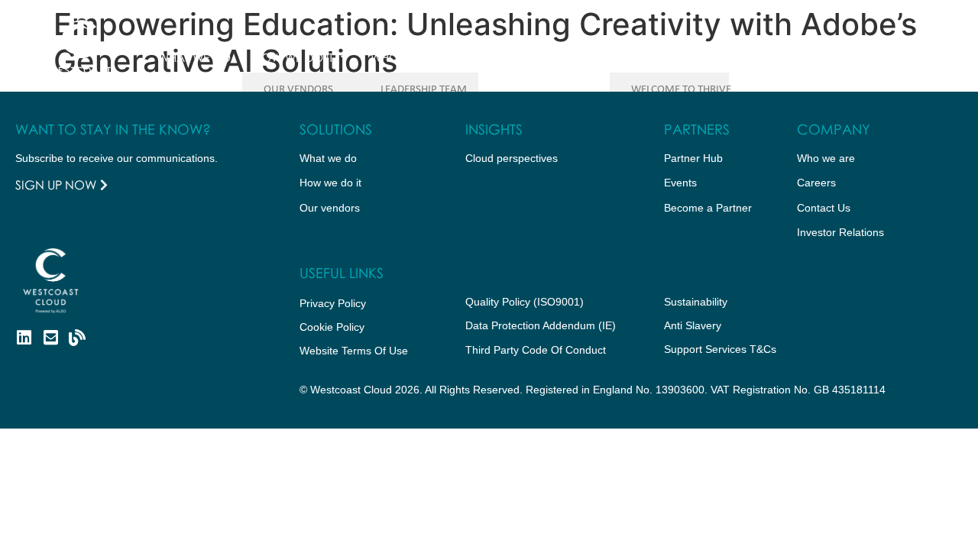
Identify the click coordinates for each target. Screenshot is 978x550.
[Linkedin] (23, 337)
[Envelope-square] (50, 337)
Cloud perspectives (511, 158)
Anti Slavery (692, 325)
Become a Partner (708, 208)
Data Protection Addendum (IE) (540, 325)
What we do (194, 57)
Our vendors (330, 208)
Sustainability (695, 302)
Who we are (407, 57)
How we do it (293, 57)
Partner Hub (658, 57)
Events (680, 182)
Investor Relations (840, 232)
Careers (816, 182)
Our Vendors (298, 89)
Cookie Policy (332, 327)
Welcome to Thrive (681, 89)
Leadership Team (424, 89)
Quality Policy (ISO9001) (524, 302)
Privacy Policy (333, 303)
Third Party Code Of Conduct (535, 350)
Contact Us (767, 57)
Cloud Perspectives (539, 57)
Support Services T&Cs (720, 349)
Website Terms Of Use (354, 351)
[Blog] (77, 337)
